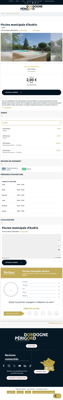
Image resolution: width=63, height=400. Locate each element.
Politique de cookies (42, 389)
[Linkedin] (35, 3)
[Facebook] (25, 3)
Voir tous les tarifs (31, 84)
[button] (31, 47)
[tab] (30, 123)
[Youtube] (33, 3)
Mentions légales (20, 389)
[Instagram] (27, 3)
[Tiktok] (38, 3)
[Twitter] (30, 3)
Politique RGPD (31, 389)
